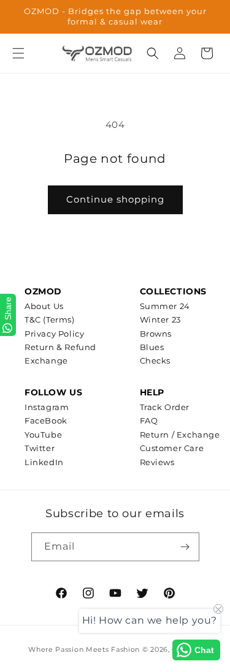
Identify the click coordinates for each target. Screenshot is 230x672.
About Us (44, 306)
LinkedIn (44, 462)
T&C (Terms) (50, 319)
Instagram (47, 407)
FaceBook (46, 420)
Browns (156, 333)
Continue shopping (115, 199)
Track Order (165, 407)
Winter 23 (160, 319)
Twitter (40, 448)
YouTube (43, 434)
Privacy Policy (54, 333)
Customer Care (172, 448)
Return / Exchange (180, 434)
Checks (155, 360)
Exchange (46, 360)
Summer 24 (165, 306)
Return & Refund (60, 347)
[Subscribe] (185, 546)
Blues (152, 347)
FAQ (149, 420)
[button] (18, 53)
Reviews (157, 462)
